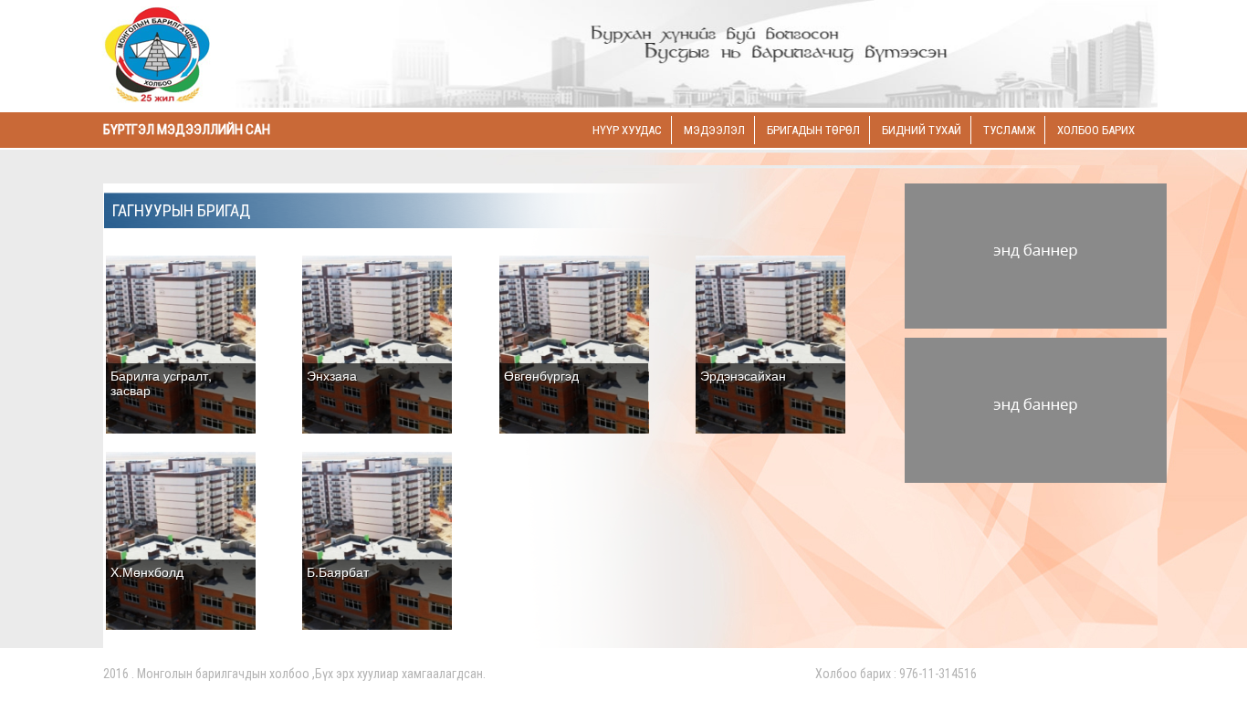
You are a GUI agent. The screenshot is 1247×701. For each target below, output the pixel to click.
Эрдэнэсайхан (743, 375)
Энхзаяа (332, 375)
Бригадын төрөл (813, 130)
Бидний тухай (921, 130)
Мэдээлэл (714, 130)
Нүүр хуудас (627, 130)
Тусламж (1009, 130)
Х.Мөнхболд (146, 571)
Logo (227, 56)
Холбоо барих (1096, 130)
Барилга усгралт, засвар (161, 382)
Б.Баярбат (338, 571)
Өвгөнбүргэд (541, 375)
